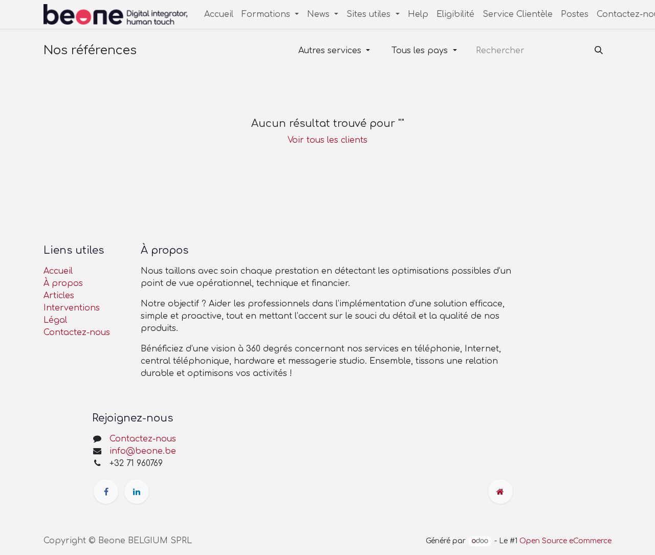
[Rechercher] (599, 50)
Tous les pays (419, 50)
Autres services (329, 50)
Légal (55, 320)
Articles (58, 295)
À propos (63, 283)
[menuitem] (218, 14)
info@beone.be (143, 451)
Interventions (71, 308)
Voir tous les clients (327, 140)
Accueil (58, 271)
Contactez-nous (76, 332)
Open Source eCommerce (565, 541)
